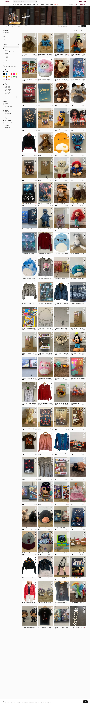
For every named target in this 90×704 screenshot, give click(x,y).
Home (25, 4)
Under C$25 (7, 86)
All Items (6, 103)
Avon (6, 54)
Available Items (8, 120)
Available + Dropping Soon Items (11, 122)
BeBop (6, 59)
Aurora (6, 53)
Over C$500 (7, 93)
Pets (34, 4)
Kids (21, 4)
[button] (15, 1)
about (79, 26)
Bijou (6, 60)
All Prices (7, 84)
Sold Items (7, 125)
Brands (47, 4)
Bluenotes (7, 62)
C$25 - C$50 (7, 87)
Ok (85, 701)
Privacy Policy (49, 702)
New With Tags (8, 113)
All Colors (7, 71)
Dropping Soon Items (9, 123)
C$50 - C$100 (8, 89)
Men (18, 4)
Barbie (6, 56)
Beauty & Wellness (40, 4)
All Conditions (8, 111)
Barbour (6, 57)
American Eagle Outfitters (10, 51)
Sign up (84, 1)
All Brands (7, 48)
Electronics (29, 4)
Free (6, 104)
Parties (51, 4)
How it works (72, 4)
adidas (6, 50)
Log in (80, 1)
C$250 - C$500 (8, 92)
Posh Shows (56, 4)
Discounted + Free (8, 106)
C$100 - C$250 (8, 90)
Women (14, 4)
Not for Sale (7, 127)
